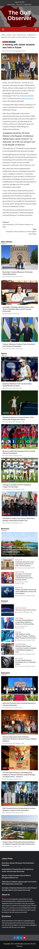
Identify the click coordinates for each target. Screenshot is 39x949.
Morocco (5, 446)
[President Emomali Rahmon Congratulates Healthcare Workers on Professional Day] (7, 623)
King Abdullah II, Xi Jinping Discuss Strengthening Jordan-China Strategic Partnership (17, 870)
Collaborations (27, 4)
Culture (5, 768)
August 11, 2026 (31, 595)
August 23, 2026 (29, 612)
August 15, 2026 (20, 489)
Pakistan (24, 644)
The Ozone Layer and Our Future (25, 610)
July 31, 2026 (20, 812)
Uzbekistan (12, 41)
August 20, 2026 (20, 554)
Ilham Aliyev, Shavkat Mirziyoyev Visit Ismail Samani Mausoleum (18, 864)
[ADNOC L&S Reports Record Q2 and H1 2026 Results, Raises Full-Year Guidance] (7, 591)
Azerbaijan (5, 267)
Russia (17, 658)
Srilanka (22, 571)
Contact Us (19, 4)
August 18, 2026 (20, 628)
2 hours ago (19, 276)
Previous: (18, 224)
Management (11, 4)
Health (16, 618)
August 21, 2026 (18, 388)
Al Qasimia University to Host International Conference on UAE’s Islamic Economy (24, 563)
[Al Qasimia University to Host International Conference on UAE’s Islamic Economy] (7, 564)
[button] (3, 29)
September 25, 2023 (20, 51)
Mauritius (11, 544)
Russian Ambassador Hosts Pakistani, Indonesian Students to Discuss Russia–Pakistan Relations (20, 739)
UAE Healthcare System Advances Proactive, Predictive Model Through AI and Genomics (25, 636)
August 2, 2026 (18, 779)
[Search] (36, 29)
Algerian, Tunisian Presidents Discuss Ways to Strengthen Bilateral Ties (16, 876)
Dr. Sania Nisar (20, 612)
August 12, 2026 (20, 583)
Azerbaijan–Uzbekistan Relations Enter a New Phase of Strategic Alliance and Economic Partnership (18, 309)
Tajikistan (21, 618)
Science (17, 607)
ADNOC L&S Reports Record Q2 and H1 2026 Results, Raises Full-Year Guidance (25, 591)
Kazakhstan (6, 339)
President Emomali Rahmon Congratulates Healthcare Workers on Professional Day (24, 622)
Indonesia (12, 698)
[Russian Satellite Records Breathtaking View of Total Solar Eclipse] (7, 662)
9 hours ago (16, 313)
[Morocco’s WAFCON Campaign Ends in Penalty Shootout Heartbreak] (19, 436)
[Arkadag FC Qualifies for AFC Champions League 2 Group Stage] (19, 470)
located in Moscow (26, 98)
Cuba (16, 644)
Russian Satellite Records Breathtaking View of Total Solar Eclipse (25, 662)
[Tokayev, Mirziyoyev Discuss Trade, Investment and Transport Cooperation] (19, 329)
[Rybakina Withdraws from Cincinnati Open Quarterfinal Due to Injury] (19, 369)
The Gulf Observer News (9, 276)
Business (5, 544)
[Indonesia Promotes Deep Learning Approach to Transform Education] (19, 688)
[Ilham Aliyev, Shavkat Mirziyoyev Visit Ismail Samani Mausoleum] (19, 257)
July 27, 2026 (18, 846)
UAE (9, 514)
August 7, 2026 (20, 743)
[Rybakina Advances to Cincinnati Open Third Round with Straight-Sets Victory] (19, 402)
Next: (21, 231)
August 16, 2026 (18, 455)
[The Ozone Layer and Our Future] (7, 610)
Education (5, 41)
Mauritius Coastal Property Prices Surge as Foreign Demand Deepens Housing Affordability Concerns (19, 549)
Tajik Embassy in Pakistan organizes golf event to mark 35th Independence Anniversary (19, 883)
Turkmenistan (11, 480)
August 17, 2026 (20, 421)
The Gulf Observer (19, 15)
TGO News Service (8, 51)
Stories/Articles (13, 302)
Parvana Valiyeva (8, 313)
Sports (11, 379)
